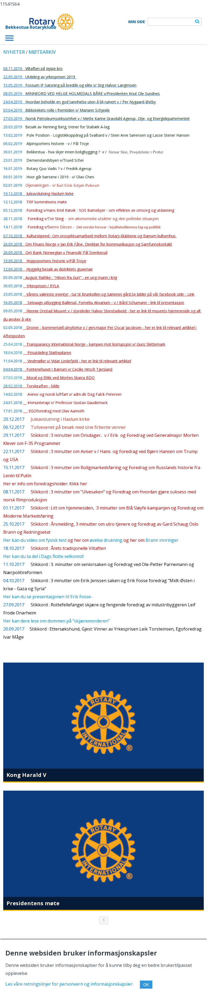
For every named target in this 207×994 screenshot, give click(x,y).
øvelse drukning (106, 540)
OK (146, 984)
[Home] (39, 21)
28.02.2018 (14, 385)
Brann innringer (162, 540)
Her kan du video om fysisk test (35, 540)
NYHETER (14, 52)
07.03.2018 (13, 377)
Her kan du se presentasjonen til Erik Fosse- (47, 597)
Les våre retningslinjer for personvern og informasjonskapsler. (69, 984)
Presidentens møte (33, 903)
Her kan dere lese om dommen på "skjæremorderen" (56, 621)
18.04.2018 (12, 352)
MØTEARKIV (42, 52)
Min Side (136, 22)
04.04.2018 (13, 369)
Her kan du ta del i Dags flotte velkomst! (43, 556)
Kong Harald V (26, 775)
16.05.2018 (12, 302)
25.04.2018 (12, 344)
